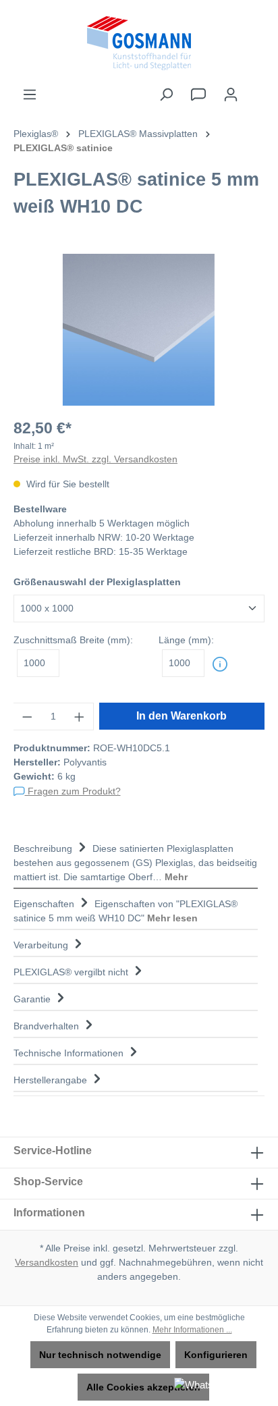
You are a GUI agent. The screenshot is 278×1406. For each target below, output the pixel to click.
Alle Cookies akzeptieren (143, 1387)
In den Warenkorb (181, 716)
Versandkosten (46, 1262)
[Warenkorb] (256, 88)
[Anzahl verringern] (27, 716)
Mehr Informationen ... (192, 1329)
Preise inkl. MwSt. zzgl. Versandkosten (95, 459)
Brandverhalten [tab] (47, 1026)
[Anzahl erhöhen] (79, 716)
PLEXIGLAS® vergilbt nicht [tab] (72, 972)
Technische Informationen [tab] (69, 1053)
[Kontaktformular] (198, 94)
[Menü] (29, 94)
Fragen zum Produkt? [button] (73, 791)
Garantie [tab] (33, 999)
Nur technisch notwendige (100, 1354)
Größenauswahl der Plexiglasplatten (97, 581)
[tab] (135, 861)
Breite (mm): (73, 639)
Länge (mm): (186, 639)
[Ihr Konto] (231, 94)
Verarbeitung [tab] (42, 945)
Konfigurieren (216, 1354)
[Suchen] (166, 94)
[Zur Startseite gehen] (139, 43)
